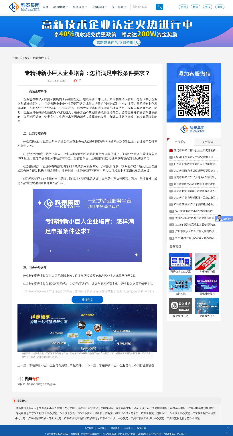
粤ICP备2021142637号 (175, 433)
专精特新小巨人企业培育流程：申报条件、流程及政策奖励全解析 (71, 365)
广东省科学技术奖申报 (201, 408)
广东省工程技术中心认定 (43, 413)
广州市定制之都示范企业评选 (183, 418)
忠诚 (183, 7)
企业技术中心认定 (179, 413)
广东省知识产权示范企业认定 (44, 418)
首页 (45, 7)
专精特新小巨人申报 (50, 408)
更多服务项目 (207, 316)
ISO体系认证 (85, 413)
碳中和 (98, 413)
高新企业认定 (141, 408)
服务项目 (78, 7)
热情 (195, 7)
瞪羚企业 (162, 413)
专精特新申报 (207, 271)
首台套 (109, 413)
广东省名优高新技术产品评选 (80, 418)
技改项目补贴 (180, 316)
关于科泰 (117, 7)
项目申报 (59, 7)
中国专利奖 (107, 408)
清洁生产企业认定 (88, 408)
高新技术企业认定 (180, 271)
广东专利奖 (147, 413)
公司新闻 (98, 7)
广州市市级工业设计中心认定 (147, 418)
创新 (219, 7)
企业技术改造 (67, 413)
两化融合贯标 (207, 293)
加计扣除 (180, 293)
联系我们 (141, 428)
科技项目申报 (177, 408)
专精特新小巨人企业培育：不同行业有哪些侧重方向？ (134, 365)
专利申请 (21, 413)
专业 (207, 7)
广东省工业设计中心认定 (114, 418)
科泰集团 (75, 433)
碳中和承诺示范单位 (126, 413)
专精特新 (38, 57)
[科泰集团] (24, 7)
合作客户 (128, 428)
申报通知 (102, 428)
